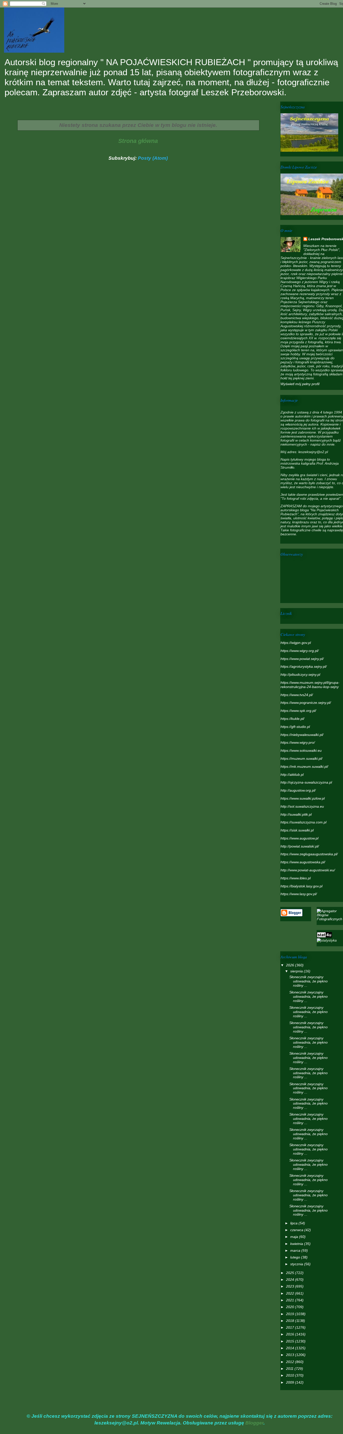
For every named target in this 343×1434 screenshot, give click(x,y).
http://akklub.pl (292, 775)
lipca (294, 1223)
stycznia (297, 1264)
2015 (290, 1341)
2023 (290, 1286)
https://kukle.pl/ (292, 719)
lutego (295, 1257)
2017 (290, 1327)
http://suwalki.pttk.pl (296, 814)
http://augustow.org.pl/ (298, 790)
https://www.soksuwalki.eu (301, 750)
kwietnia (297, 1244)
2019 (290, 1314)
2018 (290, 1321)
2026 (290, 965)
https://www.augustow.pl (299, 838)
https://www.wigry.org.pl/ (299, 651)
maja (294, 1237)
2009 (290, 1382)
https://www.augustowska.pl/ (302, 862)
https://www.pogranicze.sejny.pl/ (305, 703)
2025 (290, 1273)
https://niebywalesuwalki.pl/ (301, 735)
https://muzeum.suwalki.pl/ (301, 758)
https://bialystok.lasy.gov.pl (301, 886)
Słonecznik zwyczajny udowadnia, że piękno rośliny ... (308, 981)
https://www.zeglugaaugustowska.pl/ (309, 854)
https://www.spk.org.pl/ (298, 711)
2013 (290, 1355)
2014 (290, 1348)
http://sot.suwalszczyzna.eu (302, 806)
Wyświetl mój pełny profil (299, 384)
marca (295, 1250)
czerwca (297, 1230)
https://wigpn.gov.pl (295, 643)
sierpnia (297, 971)
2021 (290, 1300)
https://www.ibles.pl (295, 878)
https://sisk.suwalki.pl (297, 830)
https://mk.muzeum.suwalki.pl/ (304, 767)
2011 (290, 1369)
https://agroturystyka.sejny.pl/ (303, 666)
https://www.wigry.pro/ (297, 742)
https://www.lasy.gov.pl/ (298, 894)
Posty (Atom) (153, 158)
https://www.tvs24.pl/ (296, 695)
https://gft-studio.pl (295, 727)
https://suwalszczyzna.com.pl (303, 822)
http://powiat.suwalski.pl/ (299, 846)
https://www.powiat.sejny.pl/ (302, 659)
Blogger (254, 1422)
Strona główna (138, 141)
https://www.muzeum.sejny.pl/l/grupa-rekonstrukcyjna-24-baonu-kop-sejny (309, 685)
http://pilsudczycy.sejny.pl (300, 674)
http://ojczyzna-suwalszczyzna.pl (306, 782)
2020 (290, 1307)
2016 (290, 1334)
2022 (290, 1293)
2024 (290, 1280)
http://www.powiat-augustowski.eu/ (307, 870)
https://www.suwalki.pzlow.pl (302, 798)
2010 (290, 1375)
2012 (290, 1362)
